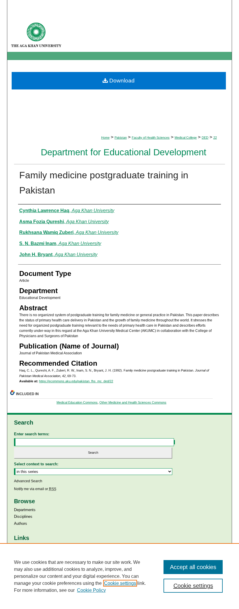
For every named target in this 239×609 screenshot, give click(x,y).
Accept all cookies (193, 567)
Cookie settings (120, 583)
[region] (119, 576)
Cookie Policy (91, 590)
